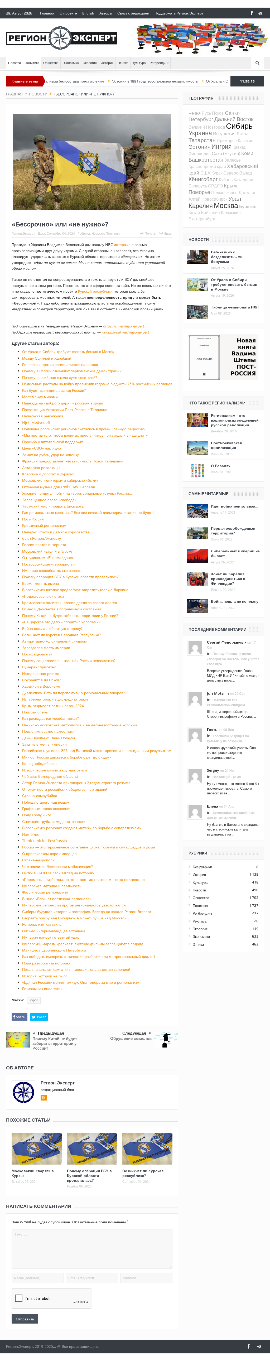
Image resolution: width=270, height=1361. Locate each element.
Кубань (226, 179)
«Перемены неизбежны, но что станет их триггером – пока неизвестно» (84, 879)
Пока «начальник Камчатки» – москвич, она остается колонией (76, 969)
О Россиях (220, 465)
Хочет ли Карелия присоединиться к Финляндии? (228, 578)
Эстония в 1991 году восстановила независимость (121, 81)
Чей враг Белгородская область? (50, 776)
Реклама (199, 921)
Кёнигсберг (203, 179)
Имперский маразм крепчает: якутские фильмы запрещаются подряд (82, 943)
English (88, 13)
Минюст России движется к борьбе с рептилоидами (67, 757)
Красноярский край (207, 166)
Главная (47, 13)
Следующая (134, 1033)
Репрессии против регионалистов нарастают (61, 364)
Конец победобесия (39, 763)
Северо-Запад (237, 173)
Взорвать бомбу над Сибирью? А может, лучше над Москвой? (75, 917)
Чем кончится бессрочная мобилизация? (57, 866)
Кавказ (239, 147)
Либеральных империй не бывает (235, 553)
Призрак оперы (35, 712)
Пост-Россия (33, 519)
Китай (194, 212)
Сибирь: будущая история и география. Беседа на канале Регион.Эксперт (86, 911)
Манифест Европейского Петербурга (54, 950)
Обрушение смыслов (131, 1038)
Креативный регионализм (44, 525)
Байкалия (210, 212)
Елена (212, 806)
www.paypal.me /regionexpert (125, 332)
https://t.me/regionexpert (123, 326)
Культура (139, 63)
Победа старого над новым (45, 802)
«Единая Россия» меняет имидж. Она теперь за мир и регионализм (80, 982)
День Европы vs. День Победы (48, 737)
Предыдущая (51, 1033)
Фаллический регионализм (45, 892)
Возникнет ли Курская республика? (142, 1173)
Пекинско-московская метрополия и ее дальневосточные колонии (79, 724)
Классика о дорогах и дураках (48, 473)
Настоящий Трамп (227, 777)
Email (168, 233)
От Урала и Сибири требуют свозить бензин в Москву (217, 81)
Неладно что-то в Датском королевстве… (57, 531)
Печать (150, 233)
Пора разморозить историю (46, 963)
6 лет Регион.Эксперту (41, 538)
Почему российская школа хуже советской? (59, 377)
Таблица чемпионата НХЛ (235, 307)
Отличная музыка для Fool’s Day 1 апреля (58, 486)
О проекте (68, 13)
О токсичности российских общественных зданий (64, 789)
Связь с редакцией (133, 13)
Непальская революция (42, 415)
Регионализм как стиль (41, 924)
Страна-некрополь (38, 859)
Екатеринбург (202, 219)
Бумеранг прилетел (39, 666)
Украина (200, 133)
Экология (90, 63)
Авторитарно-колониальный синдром (54, 641)
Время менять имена (40, 583)
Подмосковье (224, 192)
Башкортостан (206, 159)
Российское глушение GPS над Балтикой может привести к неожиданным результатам (96, 750)
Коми (247, 153)
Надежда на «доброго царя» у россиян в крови (62, 403)
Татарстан (202, 140)
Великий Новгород (207, 127)
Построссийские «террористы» (48, 564)
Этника (123, 63)
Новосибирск (214, 199)
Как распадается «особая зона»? (50, 718)
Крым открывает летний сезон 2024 (53, 705)
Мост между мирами (40, 396)
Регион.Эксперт (23, 233)
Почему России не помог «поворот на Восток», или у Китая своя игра (233, 658)
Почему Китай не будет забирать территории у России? (70, 615)
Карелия (201, 205)
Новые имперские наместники (48, 731)
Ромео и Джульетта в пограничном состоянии (61, 608)
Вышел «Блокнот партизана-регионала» (56, 898)
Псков (218, 113)
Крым (230, 185)
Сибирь (239, 125)
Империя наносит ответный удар (50, 937)
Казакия (245, 140)
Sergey (213, 770)
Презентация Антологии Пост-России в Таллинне (64, 409)
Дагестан (248, 192)
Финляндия (200, 153)
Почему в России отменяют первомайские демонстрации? (72, 370)
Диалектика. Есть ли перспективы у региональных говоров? (73, 692)
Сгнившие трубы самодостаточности (53, 821)
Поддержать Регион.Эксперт (179, 13)
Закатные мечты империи (44, 744)
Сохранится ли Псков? (41, 679)
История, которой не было (45, 975)
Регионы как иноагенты (42, 988)
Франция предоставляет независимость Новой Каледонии (72, 461)
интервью (122, 244)
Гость (212, 729)
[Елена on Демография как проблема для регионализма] (195, 811)
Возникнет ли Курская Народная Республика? (61, 634)
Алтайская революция (41, 467)
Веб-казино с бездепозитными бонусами (227, 256)
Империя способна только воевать (52, 570)
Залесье (232, 160)
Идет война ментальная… (234, 506)
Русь (206, 113)
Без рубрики (202, 867)
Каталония (244, 179)
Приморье (227, 140)
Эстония (199, 146)
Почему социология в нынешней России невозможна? (68, 660)
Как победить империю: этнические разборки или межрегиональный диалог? (88, 956)
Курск (34, 1000)
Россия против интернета (44, 544)
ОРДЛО (215, 186)
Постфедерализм (37, 654)
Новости (14, 63)
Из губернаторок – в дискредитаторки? (55, 699)
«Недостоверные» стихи (43, 596)
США (205, 173)
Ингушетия (224, 134)
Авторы (105, 13)
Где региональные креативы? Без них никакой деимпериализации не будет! (88, 512)
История (107, 63)
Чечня (195, 113)
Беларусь (198, 186)
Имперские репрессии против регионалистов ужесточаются (74, 905)
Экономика (70, 63)
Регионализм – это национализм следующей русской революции (235, 420)
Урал (234, 198)
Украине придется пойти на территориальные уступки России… (77, 493)
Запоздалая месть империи (46, 647)
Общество (51, 63)
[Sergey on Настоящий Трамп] (195, 775)
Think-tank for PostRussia (44, 840)
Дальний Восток (233, 119)
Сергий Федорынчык (226, 642)
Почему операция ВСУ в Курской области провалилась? (70, 576)
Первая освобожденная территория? (233, 530)
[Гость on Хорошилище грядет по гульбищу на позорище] (195, 734)
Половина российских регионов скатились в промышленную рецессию (83, 428)
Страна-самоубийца (39, 795)
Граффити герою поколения (46, 808)
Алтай (194, 199)
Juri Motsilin (218, 693)
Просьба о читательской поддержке (53, 441)
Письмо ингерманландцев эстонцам (53, 930)
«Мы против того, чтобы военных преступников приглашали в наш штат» (85, 435)
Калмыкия (231, 212)
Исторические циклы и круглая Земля (54, 770)
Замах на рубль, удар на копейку (50, 454)
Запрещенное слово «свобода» (49, 499)
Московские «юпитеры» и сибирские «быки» (60, 480)
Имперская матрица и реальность (51, 885)
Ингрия (221, 146)
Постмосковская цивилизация (226, 445)
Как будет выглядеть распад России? (54, 390)
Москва (226, 205)
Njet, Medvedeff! (36, 422)
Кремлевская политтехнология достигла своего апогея (69, 602)
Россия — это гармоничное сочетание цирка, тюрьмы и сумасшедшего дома (88, 847)
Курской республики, (95, 291)
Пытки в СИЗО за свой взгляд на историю (58, 872)
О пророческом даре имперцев (49, 853)
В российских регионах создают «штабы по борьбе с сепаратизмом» (81, 827)
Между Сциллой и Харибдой (46, 358)
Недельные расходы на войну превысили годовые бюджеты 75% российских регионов (97, 383)
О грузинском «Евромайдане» (48, 557)
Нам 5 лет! (31, 834)
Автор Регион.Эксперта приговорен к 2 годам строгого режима (76, 782)
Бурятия (247, 206)
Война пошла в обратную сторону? (52, 628)
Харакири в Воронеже (41, 686)
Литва (242, 134)
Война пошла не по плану (234, 601)
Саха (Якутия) (226, 153)
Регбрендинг (159, 63)
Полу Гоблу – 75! (36, 814)
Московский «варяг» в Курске (47, 551)
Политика (32, 63)
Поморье (199, 192)
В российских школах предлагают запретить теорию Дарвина (75, 589)
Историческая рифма (40, 673)
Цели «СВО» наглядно (41, 448)
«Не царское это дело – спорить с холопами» (61, 621)
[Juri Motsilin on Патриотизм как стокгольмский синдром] (195, 698)
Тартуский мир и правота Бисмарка (53, 506)
